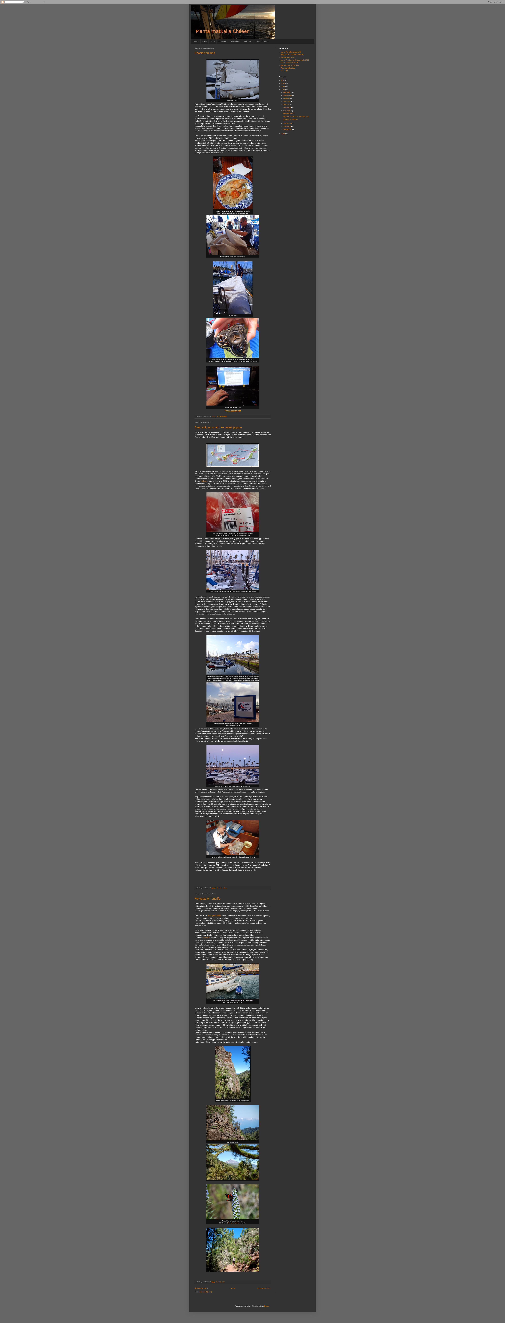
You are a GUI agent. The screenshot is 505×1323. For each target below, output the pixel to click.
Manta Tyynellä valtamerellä (291, 52)
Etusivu (196, 41)
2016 (283, 83)
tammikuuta (287, 130)
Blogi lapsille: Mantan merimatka (292, 55)
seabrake (206, 938)
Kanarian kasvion (233, 1223)
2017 (283, 80)
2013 (283, 134)
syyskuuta (287, 102)
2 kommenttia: (221, 1282)
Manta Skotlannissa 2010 (290, 63)
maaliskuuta (287, 123)
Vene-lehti (284, 71)
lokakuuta (286, 98)
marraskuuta (287, 95)
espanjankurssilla (214, 916)
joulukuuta (287, 92)
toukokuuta (287, 108)
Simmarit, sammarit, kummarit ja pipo (218, 427)
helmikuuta (287, 127)
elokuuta (286, 105)
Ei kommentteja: (222, 416)
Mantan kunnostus (287, 57)
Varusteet (222, 41)
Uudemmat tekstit (201, 1288)
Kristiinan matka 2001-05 (290, 65)
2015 (283, 87)
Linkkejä (247, 41)
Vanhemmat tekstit (263, 1288)
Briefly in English (262, 41)
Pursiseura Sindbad (288, 68)
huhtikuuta (287, 111)
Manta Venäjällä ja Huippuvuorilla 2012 (295, 60)
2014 (283, 90)
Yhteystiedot (235, 41)
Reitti (204, 41)
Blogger (266, 1306)
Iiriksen (204, 481)
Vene (212, 41)
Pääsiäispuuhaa (205, 53)
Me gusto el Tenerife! (208, 898)
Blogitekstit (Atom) (205, 1292)
